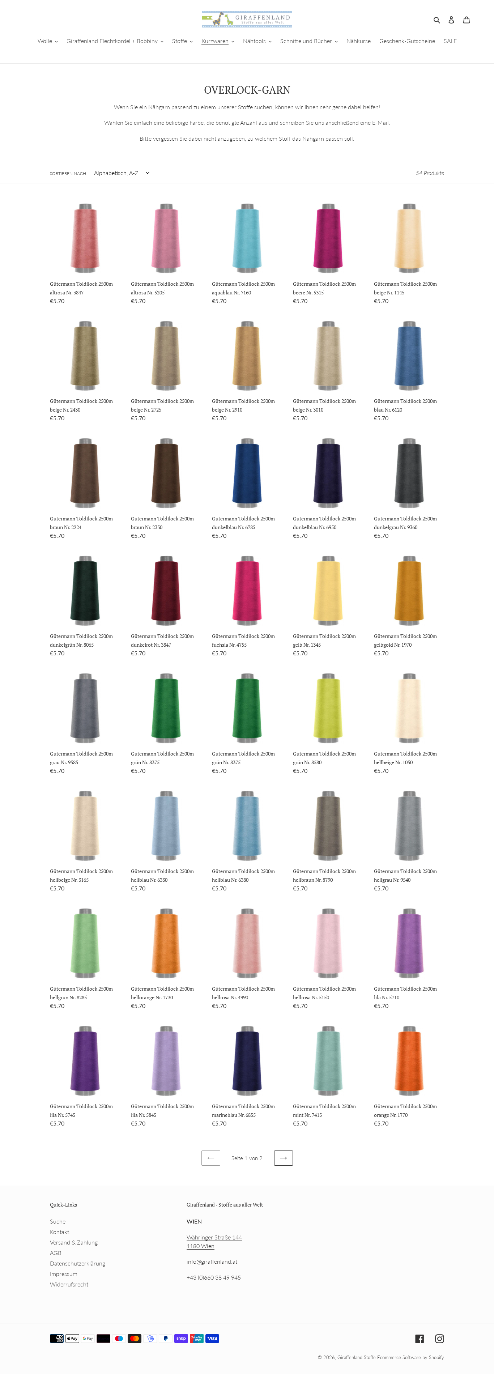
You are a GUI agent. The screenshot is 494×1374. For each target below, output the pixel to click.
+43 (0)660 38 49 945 (214, 1277)
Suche (57, 1221)
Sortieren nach (68, 173)
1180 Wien (200, 1245)
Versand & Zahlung (74, 1242)
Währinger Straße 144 (214, 1237)
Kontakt (59, 1231)
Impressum (63, 1273)
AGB (55, 1252)
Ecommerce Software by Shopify (410, 1357)
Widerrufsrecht (69, 1284)
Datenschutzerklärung (77, 1263)
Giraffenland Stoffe (357, 1357)
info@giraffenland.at (212, 1261)
